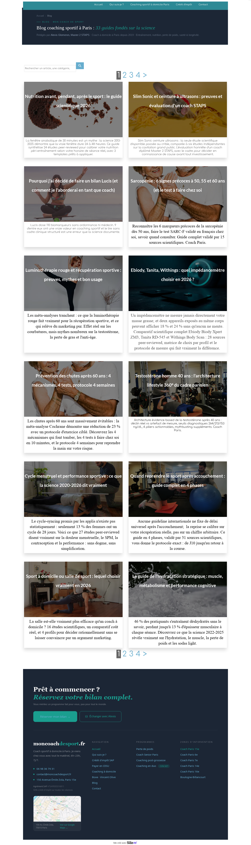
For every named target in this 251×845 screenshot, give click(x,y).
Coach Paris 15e (189, 749)
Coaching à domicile (104, 771)
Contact (203, 4)
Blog (94, 782)
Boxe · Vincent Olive (104, 777)
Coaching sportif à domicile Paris (149, 4)
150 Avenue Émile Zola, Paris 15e (56, 779)
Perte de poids (144, 749)
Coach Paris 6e (189, 754)
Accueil (98, 4)
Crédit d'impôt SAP (103, 760)
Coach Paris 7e (189, 760)
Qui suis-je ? (116, 4)
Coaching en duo (152, 765)
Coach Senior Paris (147, 754)
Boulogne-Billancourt (192, 777)
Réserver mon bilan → (55, 717)
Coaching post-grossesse (150, 760)
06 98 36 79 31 (46, 768)
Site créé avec (120, 843)
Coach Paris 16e (189, 771)
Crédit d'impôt (184, 4)
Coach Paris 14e (189, 765)
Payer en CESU (100, 765)
